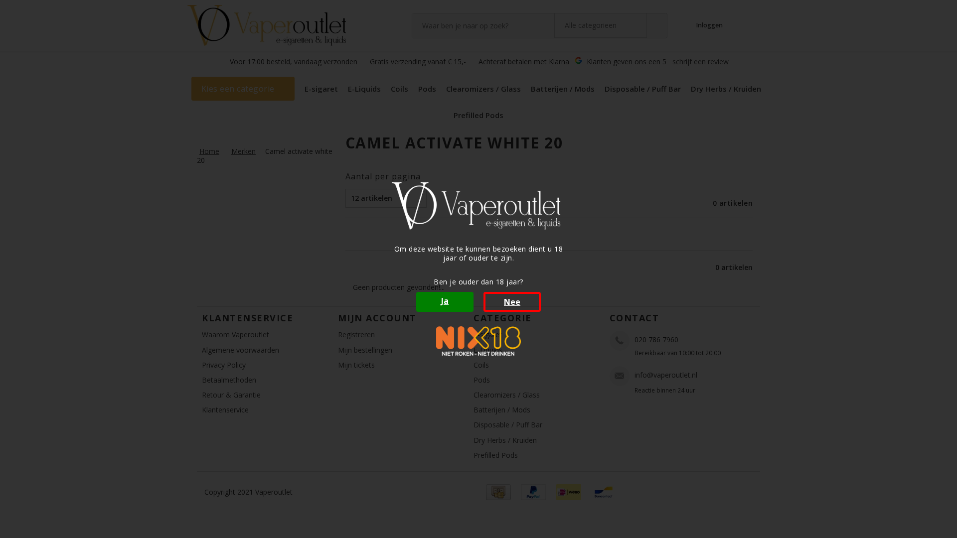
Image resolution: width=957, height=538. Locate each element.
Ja (445, 300)
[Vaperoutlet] (478, 206)
